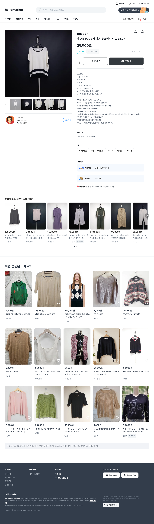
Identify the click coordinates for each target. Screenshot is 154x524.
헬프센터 (8, 469)
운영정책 (58, 469)
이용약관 (58, 474)
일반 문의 (8, 481)
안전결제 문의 (9, 485)
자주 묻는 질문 (10, 477)
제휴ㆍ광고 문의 (34, 474)
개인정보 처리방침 (61, 478)
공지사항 (8, 474)
